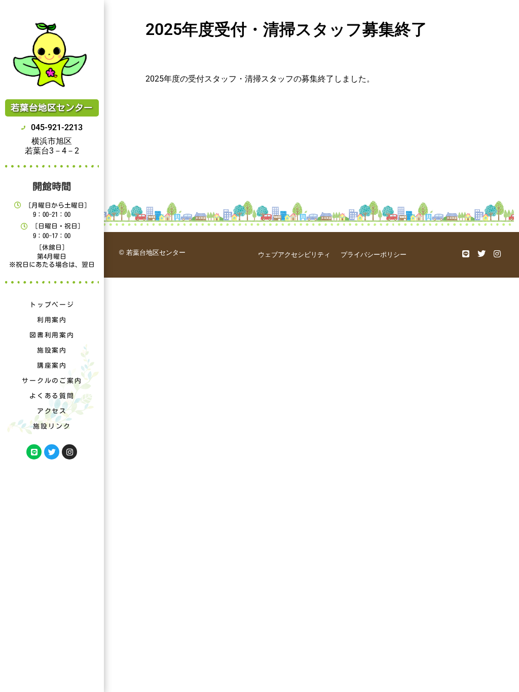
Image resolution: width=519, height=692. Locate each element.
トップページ (52, 304)
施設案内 (52, 350)
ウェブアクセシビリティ (294, 254)
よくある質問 (52, 396)
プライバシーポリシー (373, 254)
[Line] (34, 451)
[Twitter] (51, 451)
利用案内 (52, 320)
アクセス (52, 411)
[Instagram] (69, 451)
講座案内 (52, 365)
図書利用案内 (52, 335)
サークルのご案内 (52, 380)
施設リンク (51, 426)
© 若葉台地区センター (152, 252)
